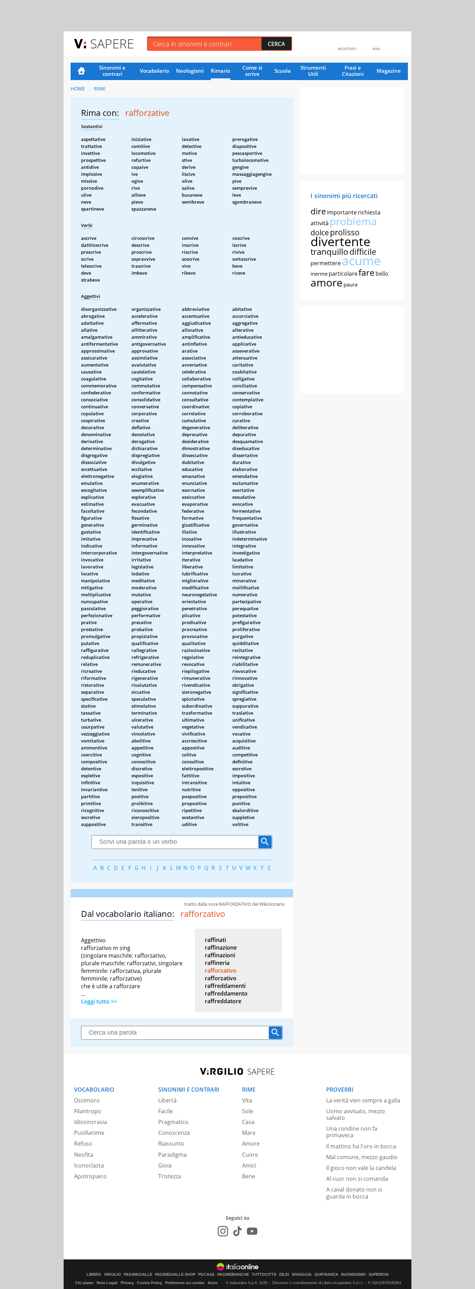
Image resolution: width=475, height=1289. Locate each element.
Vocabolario (154, 70)
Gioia (165, 1165)
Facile (165, 1111)
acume (361, 260)
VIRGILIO (112, 1274)
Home (81, 71)
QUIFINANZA (326, 1274)
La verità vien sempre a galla (363, 1100)
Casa (248, 1122)
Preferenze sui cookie (184, 1283)
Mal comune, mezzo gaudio (361, 1157)
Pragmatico (173, 1122)
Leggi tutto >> (99, 1001)
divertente (340, 241)
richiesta (369, 212)
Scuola (282, 70)
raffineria (217, 963)
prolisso (345, 232)
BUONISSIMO (353, 1274)
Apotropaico (90, 1176)
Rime (100, 88)
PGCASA (206, 1274)
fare (367, 272)
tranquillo (329, 251)
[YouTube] (252, 1231)
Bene (248, 1176)
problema (353, 221)
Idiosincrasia (90, 1122)
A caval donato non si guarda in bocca (354, 1193)
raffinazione (221, 947)
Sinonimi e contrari (112, 70)
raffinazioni (220, 955)
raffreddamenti (225, 986)
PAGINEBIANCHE (233, 1274)
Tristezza (169, 1176)
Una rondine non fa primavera (351, 1132)
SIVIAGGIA (302, 1274)
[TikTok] (237, 1231)
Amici (249, 1165)
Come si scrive (252, 70)
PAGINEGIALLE (138, 1274)
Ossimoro (87, 1100)
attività (320, 223)
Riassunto (171, 1143)
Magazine (389, 70)
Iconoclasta (89, 1165)
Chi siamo (84, 1283)
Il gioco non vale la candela (361, 1168)
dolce (320, 232)
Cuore (250, 1154)
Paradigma (172, 1154)
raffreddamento (226, 993)
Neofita (83, 1154)
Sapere (112, 43)
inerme (319, 273)
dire (318, 211)
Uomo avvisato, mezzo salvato (355, 1114)
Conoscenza (174, 1133)
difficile (362, 251)
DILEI (284, 1274)
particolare (343, 273)
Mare (249, 1133)
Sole (247, 1111)
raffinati (215, 940)
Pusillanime (89, 1133)
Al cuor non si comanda (357, 1178)
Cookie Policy (149, 1283)
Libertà (167, 1100)
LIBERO (94, 1274)
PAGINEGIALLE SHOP (175, 1274)
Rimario (220, 70)
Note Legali (107, 1283)
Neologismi (190, 70)
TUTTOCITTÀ (264, 1274)
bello (382, 273)
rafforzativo (220, 970)
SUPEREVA (379, 1274)
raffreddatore (223, 1001)
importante (342, 212)
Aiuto (213, 1283)
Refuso (83, 1143)
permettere (326, 263)
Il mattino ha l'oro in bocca (361, 1146)
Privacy (127, 1283)
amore (327, 282)
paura (350, 284)
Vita (247, 1100)
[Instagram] (223, 1231)
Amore (251, 1143)
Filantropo (87, 1111)
